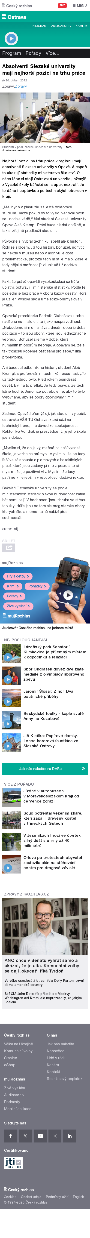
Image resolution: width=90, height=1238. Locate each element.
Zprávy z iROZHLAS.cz (26, 894)
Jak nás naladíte (60, 1044)
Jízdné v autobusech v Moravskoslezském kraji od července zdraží (51, 796)
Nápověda (55, 1051)
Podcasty (12, 1102)
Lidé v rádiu (57, 1058)
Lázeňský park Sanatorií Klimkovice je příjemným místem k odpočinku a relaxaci (55, 652)
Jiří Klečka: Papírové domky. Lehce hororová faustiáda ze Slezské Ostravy (51, 740)
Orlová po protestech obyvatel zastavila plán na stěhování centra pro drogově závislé (53, 862)
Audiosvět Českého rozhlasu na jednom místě (37, 628)
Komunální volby (18, 1051)
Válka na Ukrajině (18, 1044)
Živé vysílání (16, 606)
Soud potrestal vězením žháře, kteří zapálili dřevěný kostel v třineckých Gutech (53, 818)
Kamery (82, 26)
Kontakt (53, 1072)
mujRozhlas (12, 563)
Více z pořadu (19, 784)
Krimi (11, 586)
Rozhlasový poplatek (64, 1079)
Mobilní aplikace (18, 1109)
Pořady (33, 53)
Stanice (10, 1058)
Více (53, 53)
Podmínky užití (57, 1197)
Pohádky (35, 586)
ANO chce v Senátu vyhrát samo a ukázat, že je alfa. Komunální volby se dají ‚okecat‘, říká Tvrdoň (42, 966)
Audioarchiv (61, 26)
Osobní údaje (31, 1197)
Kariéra (53, 1065)
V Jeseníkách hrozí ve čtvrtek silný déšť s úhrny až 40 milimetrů (52, 840)
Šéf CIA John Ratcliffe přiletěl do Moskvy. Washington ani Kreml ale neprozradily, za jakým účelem (43, 998)
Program (39, 26)
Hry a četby (16, 576)
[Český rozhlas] (17, 5)
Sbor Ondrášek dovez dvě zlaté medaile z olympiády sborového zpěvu (54, 674)
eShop (9, 1065)
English (78, 1197)
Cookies (10, 1197)
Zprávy (21, 86)
